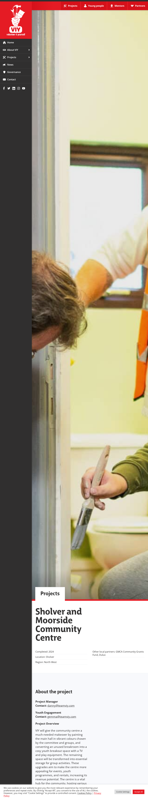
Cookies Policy (84, 793)
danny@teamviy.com (61, 705)
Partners (140, 5)
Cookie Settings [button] (123, 791)
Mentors (119, 5)
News (10, 64)
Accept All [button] (138, 791)
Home (10, 42)
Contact (11, 79)
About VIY (12, 49)
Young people (96, 5)
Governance (14, 72)
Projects (11, 57)
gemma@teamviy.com (61, 717)
